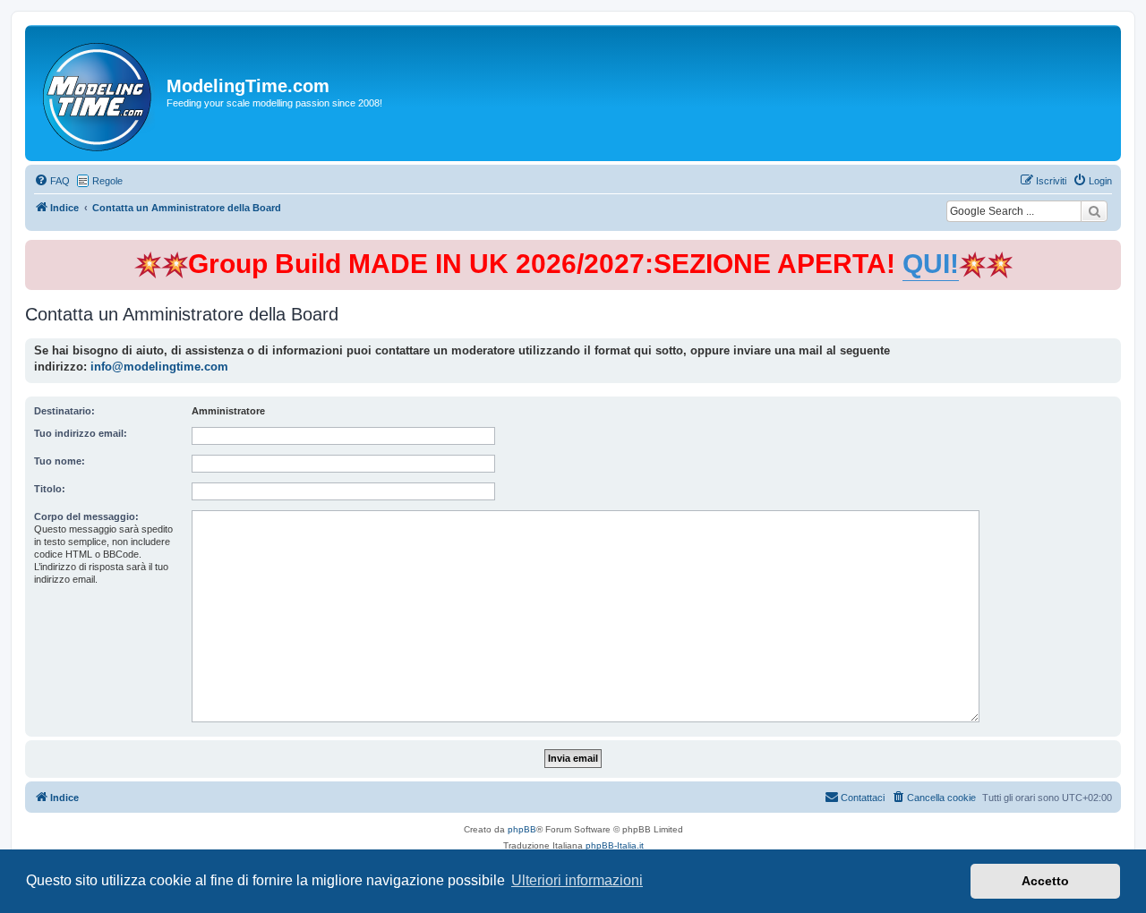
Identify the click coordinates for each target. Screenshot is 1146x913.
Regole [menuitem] (107, 180)
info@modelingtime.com (159, 366)
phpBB (522, 829)
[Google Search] (1094, 211)
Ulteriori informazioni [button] (577, 880)
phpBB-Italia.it (615, 845)
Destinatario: (64, 410)
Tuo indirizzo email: (80, 433)
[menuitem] (52, 181)
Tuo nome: (59, 461)
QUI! (930, 263)
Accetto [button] (1045, 881)
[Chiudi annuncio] (1109, 250)
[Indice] (98, 93)
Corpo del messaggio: (86, 516)
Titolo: (49, 488)
